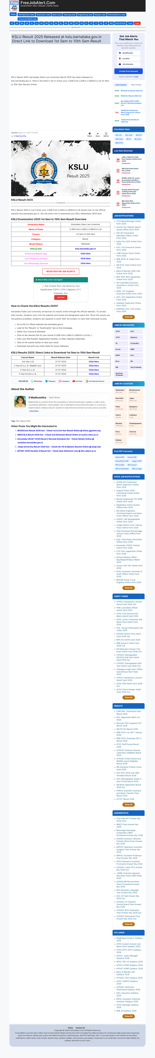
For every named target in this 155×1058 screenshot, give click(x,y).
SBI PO (128, 139)
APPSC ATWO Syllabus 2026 (129, 965)
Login (136, 77)
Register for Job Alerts (60, 271)
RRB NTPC (119, 143)
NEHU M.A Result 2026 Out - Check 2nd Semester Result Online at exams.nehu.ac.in (57, 435)
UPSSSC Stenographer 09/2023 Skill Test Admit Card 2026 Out (127, 657)
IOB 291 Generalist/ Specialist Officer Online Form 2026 (127, 235)
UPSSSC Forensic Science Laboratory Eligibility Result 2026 (128, 752)
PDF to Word (120, 465)
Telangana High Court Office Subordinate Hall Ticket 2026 (129, 671)
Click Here (86, 253)
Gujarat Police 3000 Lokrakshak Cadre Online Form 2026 (127, 493)
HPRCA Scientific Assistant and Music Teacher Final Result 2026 (128, 793)
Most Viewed (136, 85)
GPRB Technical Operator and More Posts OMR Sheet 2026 (129, 875)
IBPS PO (139, 135)
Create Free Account (128, 71)
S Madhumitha (20, 136)
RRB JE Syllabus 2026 (126, 1011)
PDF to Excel (132, 465)
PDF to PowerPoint (122, 469)
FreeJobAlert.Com (38, 2)
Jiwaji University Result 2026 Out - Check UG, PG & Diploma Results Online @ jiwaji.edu (59, 447)
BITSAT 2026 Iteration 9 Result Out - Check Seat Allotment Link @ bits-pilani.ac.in (56, 451)
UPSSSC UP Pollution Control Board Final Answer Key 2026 (128, 904)
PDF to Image (136, 469)
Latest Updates (121, 85)
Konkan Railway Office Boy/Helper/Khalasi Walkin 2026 (128, 559)
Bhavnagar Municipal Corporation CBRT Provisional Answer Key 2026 (129, 832)
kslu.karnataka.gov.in (85, 249)
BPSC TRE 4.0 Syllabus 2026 (129, 962)
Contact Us (80, 1028)
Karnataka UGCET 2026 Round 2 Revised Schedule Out (131, 103)
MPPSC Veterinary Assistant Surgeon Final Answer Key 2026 (129, 849)
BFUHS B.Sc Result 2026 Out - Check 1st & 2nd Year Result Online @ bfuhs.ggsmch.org (59, 430)
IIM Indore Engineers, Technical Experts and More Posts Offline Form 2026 (129, 513)
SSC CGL (119, 135)
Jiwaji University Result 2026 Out (130, 121)
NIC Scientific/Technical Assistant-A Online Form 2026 (127, 285)
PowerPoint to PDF (122, 461)
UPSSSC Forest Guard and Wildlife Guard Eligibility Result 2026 (128, 761)
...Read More (33, 411)
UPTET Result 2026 (125, 799)
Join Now (61, 297)
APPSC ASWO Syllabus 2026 (129, 968)
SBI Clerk (137, 139)
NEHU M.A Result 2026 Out (131, 96)
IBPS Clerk (119, 139)
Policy (70, 1028)
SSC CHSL (129, 135)
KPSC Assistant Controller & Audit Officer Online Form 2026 (129, 574)
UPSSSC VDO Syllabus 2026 (129, 978)
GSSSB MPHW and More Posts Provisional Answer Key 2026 (127, 884)
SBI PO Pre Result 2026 (127, 729)
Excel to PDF (132, 457)
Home (13, 14)
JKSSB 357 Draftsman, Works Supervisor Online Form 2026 (130, 112)
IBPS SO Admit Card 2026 (128, 640)
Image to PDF (136, 461)
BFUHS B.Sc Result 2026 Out (132, 91)
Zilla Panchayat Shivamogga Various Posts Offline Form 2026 (129, 533)
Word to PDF (120, 457)
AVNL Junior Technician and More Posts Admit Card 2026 (129, 622)
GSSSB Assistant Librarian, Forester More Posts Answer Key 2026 (129, 841)
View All (129, 317)
